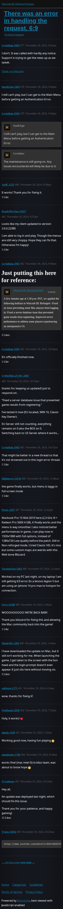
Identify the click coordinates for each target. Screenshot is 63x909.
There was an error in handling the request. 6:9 (31, 20)
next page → (27, 862)
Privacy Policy (34, 892)
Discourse (23, 900)
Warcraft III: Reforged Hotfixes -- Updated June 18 (30, 290)
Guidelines (36, 885)
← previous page (11, 862)
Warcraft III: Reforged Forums (18, 4)
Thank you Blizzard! (13, 71)
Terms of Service (11, 892)
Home (5, 885)
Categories (19, 885)
